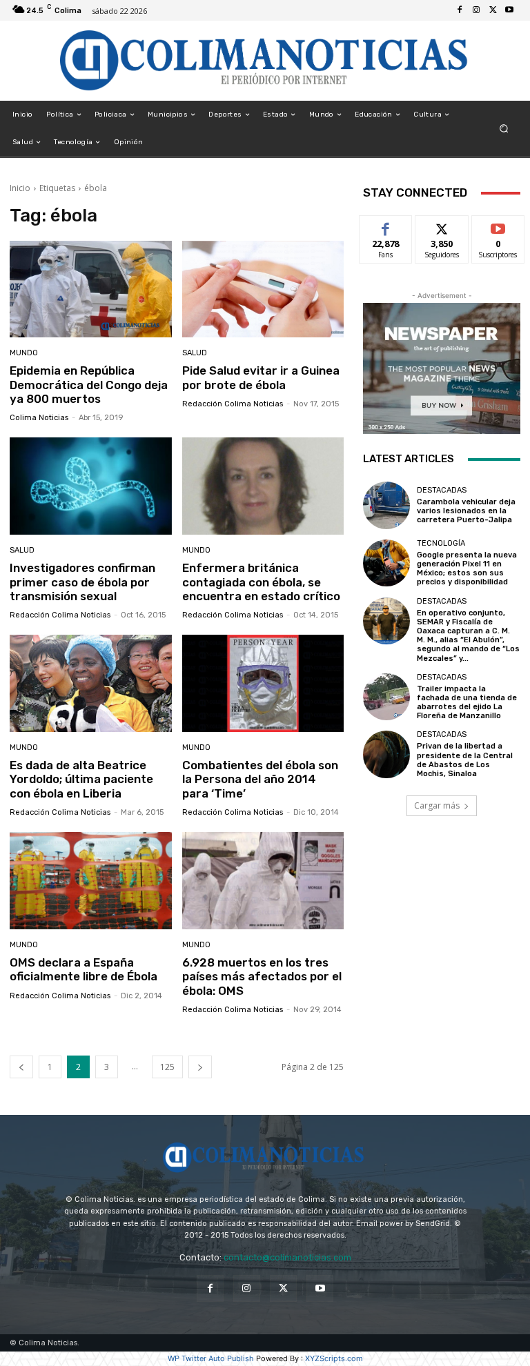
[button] (504, 128)
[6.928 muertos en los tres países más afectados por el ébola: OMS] (263, 880)
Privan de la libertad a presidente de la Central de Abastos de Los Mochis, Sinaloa (465, 760)
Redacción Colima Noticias (232, 403)
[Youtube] (509, 10)
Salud (194, 353)
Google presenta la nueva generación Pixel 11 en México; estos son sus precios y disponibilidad (467, 569)
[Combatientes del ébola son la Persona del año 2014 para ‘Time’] (263, 683)
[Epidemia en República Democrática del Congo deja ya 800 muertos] (91, 289)
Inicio (20, 188)
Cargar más (437, 805)
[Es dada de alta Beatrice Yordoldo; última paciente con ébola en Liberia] (91, 683)
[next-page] (200, 1067)
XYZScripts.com (334, 1358)
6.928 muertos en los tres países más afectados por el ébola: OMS (262, 977)
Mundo (24, 353)
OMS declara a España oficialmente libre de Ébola (83, 969)
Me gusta (386, 226)
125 (167, 1067)
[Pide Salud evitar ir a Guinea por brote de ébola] (263, 289)
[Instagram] (476, 10)
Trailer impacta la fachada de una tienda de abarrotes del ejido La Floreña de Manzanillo (467, 702)
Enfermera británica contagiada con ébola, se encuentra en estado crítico (261, 582)
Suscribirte (498, 226)
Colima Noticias (39, 417)
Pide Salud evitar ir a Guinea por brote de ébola (261, 377)
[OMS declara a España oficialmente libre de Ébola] (91, 880)
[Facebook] (459, 10)
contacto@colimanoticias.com (287, 1257)
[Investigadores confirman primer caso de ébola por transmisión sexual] (91, 486)
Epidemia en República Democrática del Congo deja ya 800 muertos (89, 385)
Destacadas (442, 490)
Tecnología (441, 543)
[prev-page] (21, 1067)
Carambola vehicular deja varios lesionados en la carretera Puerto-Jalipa (466, 510)
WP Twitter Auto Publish (211, 1358)
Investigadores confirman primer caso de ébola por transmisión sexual (82, 582)
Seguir (442, 226)
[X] (492, 10)
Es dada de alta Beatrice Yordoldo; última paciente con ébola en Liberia (81, 779)
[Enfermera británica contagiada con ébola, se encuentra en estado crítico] (263, 486)
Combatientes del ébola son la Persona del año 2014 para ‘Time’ (260, 779)
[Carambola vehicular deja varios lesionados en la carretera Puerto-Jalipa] (386, 505)
